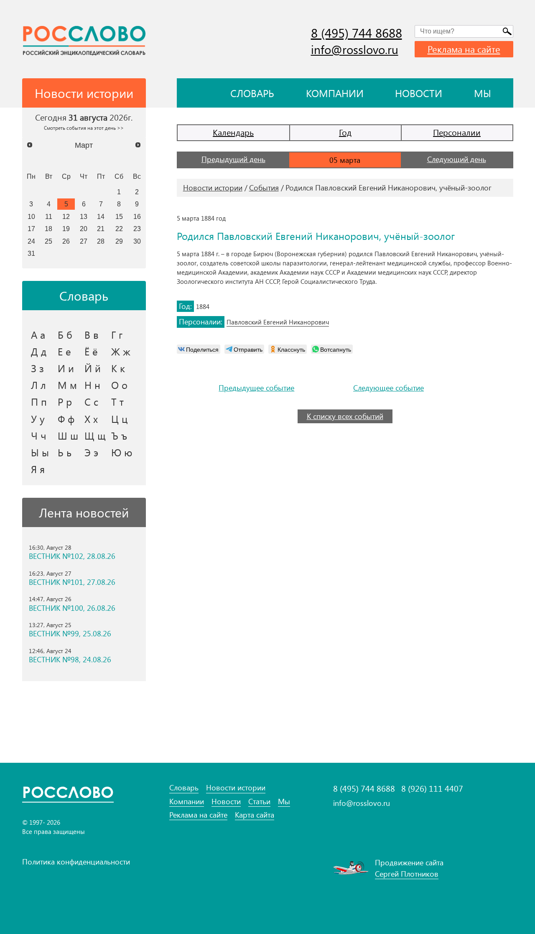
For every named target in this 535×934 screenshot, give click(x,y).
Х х (91, 418)
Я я (38, 469)
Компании (335, 93)
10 (31, 216)
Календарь (233, 132)
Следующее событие (388, 388)
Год (345, 132)
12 (66, 216)
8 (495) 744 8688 (356, 32)
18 (48, 228)
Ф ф (66, 418)
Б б (65, 334)
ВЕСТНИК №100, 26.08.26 (72, 608)
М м (67, 384)
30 (137, 241)
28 (100, 241)
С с (91, 401)
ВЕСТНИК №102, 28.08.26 (72, 556)
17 (31, 228)
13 (83, 216)
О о (119, 384)
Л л (38, 384)
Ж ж (120, 351)
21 (100, 228)
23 (137, 228)
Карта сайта (254, 815)
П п (39, 401)
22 (119, 228)
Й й (92, 368)
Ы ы (40, 452)
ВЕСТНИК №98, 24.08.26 (70, 659)
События (264, 188)
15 (119, 216)
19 (66, 228)
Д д (38, 351)
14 (100, 216)
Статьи (259, 801)
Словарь (252, 93)
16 (137, 216)
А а (38, 334)
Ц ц (119, 418)
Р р (65, 401)
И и (66, 368)
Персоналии (457, 132)
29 (119, 241)
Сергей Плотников (406, 874)
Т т (117, 401)
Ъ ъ (119, 435)
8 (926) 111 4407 (432, 788)
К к (118, 368)
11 (48, 216)
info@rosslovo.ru (354, 49)
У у (38, 418)
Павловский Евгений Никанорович (278, 322)
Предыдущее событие (256, 388)
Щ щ (95, 435)
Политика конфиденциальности (76, 862)
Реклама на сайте (464, 49)
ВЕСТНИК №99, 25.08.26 (70, 633)
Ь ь (64, 452)
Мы (482, 93)
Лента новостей (84, 512)
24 (31, 241)
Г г (116, 334)
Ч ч (38, 435)
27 (83, 241)
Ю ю (121, 452)
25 (48, 241)
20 (83, 228)
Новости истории (212, 188)
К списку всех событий (345, 416)
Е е (64, 351)
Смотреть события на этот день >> (84, 127)
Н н (92, 384)
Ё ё (91, 351)
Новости (418, 93)
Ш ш (68, 435)
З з (37, 368)
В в (91, 334)
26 (66, 241)
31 (31, 253)
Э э (91, 452)
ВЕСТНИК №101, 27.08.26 (72, 582)
